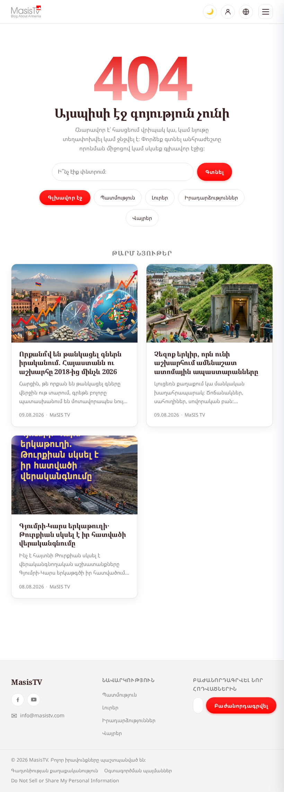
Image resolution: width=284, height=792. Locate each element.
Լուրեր (160, 197)
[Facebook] (17, 699)
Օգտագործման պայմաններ (138, 770)
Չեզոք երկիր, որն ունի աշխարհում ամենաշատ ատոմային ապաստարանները (206, 362)
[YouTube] (33, 699)
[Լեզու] (246, 12)
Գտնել (214, 171)
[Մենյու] (265, 11)
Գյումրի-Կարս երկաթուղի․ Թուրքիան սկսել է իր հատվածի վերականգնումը (72, 534)
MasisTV (26, 682)
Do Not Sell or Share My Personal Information (65, 780)
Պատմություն (117, 197)
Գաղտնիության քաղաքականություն (54, 770)
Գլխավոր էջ (65, 197)
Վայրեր (142, 217)
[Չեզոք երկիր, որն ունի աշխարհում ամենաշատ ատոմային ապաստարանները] (210, 303)
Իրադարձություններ (211, 197)
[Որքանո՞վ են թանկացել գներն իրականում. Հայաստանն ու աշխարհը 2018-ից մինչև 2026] (74, 303)
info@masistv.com (37, 715)
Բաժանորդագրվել (241, 705)
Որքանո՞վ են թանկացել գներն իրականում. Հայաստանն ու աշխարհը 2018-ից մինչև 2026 (70, 362)
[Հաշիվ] (228, 12)
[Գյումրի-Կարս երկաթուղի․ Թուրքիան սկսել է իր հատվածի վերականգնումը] (74, 475)
